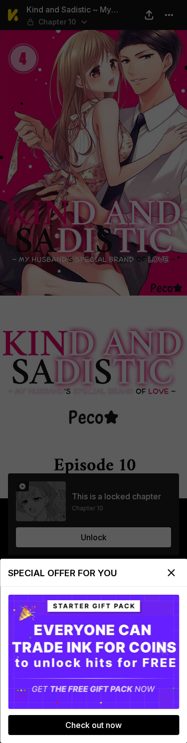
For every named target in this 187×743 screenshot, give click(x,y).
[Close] (171, 573)
